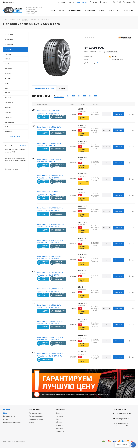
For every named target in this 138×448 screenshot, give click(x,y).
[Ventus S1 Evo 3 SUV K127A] (57, 57)
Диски (5, 419)
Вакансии (59, 425)
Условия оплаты (35, 413)
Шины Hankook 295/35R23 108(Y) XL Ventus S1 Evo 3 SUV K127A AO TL (50, 355)
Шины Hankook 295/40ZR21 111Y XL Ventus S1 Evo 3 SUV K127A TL (50, 290)
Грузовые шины (9, 416)
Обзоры (59, 422)
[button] (133, 444)
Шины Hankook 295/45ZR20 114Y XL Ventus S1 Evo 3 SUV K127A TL (50, 225)
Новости (59, 413)
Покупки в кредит (11, 169)
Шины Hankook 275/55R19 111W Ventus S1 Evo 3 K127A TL (49, 144)
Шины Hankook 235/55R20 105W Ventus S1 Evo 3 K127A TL (49, 160)
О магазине (60, 409)
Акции (31, 422)
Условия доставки (36, 416)
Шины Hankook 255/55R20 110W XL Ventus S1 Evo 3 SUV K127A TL (50, 177)
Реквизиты (60, 431)
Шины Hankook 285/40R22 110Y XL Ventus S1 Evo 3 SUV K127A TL (50, 322)
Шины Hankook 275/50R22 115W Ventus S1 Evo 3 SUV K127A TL (49, 306)
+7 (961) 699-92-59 (123, 414)
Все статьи (22, 146)
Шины (5, 413)
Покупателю (34, 409)
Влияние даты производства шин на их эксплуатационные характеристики (15, 160)
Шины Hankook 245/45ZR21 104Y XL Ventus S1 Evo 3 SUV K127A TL (50, 274)
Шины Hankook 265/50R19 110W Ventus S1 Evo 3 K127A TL (49, 128)
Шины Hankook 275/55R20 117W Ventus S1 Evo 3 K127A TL (49, 193)
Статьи (58, 419)
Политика (59, 428)
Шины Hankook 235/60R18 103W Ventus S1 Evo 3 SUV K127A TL (49, 112)
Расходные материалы (11, 422)
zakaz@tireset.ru (122, 419)
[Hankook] (124, 38)
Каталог (6, 409)
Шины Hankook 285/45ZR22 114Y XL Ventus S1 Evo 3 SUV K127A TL (50, 338)
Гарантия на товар (36, 419)
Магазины (59, 416)
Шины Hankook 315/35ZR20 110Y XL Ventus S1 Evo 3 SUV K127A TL (50, 241)
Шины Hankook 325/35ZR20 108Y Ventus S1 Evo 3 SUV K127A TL (49, 258)
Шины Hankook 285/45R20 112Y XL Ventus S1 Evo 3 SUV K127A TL (50, 209)
